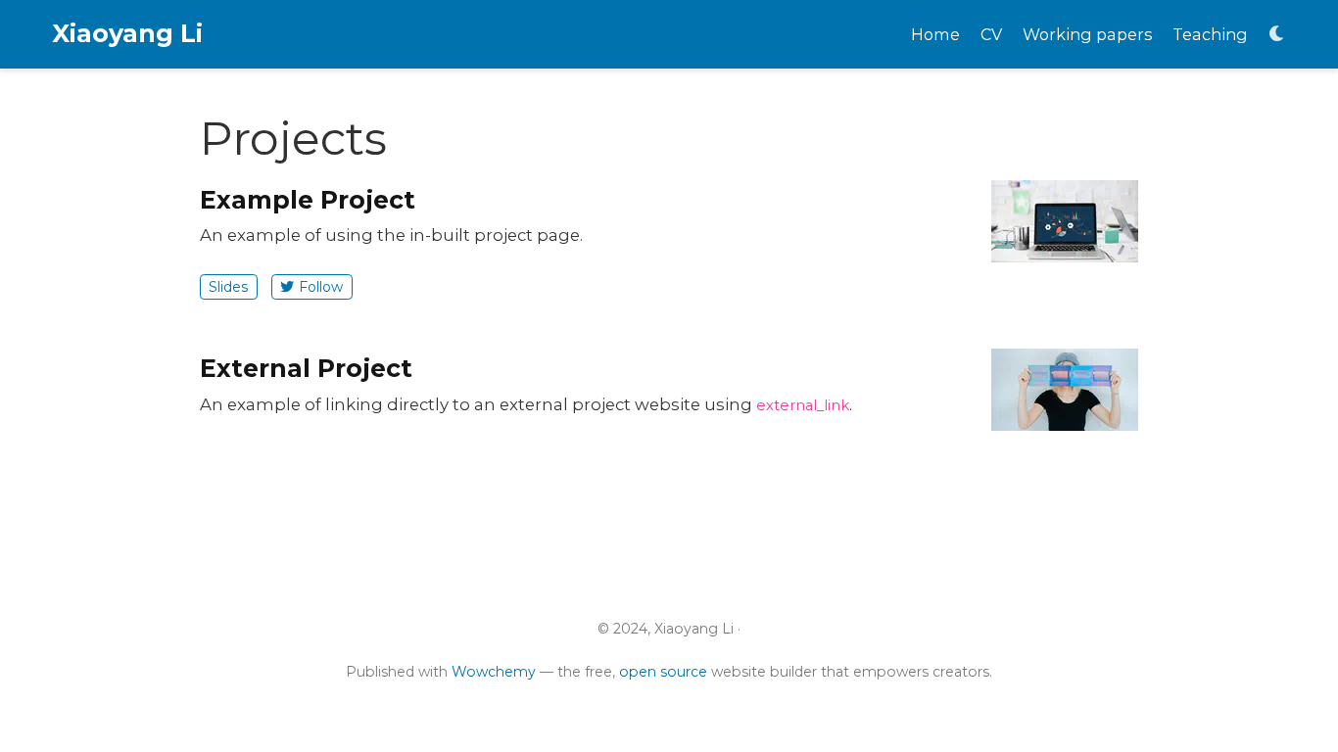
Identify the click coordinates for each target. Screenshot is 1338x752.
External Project (306, 368)
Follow (321, 287)
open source (663, 672)
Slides (228, 287)
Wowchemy (494, 672)
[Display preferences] (1277, 35)
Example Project (307, 199)
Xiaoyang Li (127, 33)
